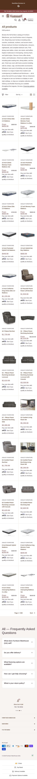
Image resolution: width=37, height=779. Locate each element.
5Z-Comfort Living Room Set (26, 418)
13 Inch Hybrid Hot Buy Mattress (26, 249)
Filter (6, 94)
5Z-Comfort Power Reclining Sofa (26, 504)
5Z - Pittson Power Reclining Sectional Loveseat (8, 375)
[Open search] (16, 20)
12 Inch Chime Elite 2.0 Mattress (8, 207)
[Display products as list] (34, 94)
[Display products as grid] (31, 94)
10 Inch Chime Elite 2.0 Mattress (8, 120)
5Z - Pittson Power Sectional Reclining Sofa (8, 419)
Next (31, 613)
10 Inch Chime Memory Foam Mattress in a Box (26, 121)
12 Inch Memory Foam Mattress (28, 207)
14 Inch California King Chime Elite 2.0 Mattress (8, 291)
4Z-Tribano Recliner (8, 331)
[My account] (19, 20)
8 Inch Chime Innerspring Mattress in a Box (8, 590)
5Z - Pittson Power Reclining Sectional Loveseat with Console (27, 376)
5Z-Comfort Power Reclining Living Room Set (26, 462)
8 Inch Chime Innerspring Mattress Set (27, 590)
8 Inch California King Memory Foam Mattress (27, 547)
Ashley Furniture (8, 116)
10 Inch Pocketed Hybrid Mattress (26, 164)
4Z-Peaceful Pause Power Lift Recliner (27, 289)
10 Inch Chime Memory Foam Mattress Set (6, 165)
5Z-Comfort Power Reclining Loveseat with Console (8, 505)
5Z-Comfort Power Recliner (8, 461)
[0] (23, 20)
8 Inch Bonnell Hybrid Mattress (9, 546)
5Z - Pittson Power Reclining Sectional (27, 332)
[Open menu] (3, 16)
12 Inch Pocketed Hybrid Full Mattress (8, 249)
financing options (15, 669)
